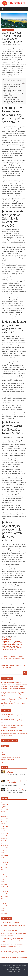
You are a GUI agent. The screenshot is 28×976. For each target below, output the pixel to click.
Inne (2, 752)
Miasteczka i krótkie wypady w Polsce (10, 757)
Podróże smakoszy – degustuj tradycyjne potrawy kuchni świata (12, 642)
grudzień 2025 (4, 819)
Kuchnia (3, 754)
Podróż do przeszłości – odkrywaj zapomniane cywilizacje (12, 648)
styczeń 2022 (4, 855)
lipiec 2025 (3, 823)
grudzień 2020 (4, 886)
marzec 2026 (4, 811)
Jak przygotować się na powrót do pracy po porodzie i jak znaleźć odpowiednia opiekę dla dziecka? (12, 940)
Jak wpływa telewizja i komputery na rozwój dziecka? (13, 666)
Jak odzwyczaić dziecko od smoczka (10, 922)
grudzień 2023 (4, 843)
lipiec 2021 (3, 869)
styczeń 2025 (4, 831)
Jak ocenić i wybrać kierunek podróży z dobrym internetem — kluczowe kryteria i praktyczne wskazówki (12, 693)
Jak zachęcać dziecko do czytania (9, 930)
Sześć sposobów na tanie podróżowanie (9, 638)
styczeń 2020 (4, 913)
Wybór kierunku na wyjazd (7, 759)
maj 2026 (3, 807)
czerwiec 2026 (4, 804)
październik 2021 (5, 862)
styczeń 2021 (4, 884)
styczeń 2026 (4, 816)
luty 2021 (3, 881)
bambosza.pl (17, 44)
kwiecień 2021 (4, 877)
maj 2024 (3, 840)
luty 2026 (3, 814)
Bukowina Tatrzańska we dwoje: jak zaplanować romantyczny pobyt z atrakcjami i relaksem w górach (13, 952)
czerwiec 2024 (4, 838)
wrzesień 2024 (4, 836)
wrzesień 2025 (4, 821)
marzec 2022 (4, 850)
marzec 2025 (4, 828)
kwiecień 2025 (4, 826)
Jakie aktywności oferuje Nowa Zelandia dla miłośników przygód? (14, 91)
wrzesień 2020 (4, 893)
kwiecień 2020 (4, 906)
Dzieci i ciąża (4, 750)
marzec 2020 (4, 908)
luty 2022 (3, 852)
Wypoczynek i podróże (8, 30)
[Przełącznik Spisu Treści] (22, 82)
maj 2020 (3, 903)
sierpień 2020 (4, 896)
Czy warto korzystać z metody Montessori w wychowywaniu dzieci (12, 657)
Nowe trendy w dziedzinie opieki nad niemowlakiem (14, 957)
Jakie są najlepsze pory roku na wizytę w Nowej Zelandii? (13, 94)
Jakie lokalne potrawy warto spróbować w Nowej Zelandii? (11, 98)
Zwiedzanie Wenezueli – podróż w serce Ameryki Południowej (12, 645)
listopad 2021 (4, 860)
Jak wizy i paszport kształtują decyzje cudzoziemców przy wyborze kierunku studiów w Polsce (13, 703)
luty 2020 (3, 910)
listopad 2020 (4, 889)
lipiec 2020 (3, 898)
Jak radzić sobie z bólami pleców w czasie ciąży (12, 730)
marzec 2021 (4, 879)
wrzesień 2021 (4, 865)
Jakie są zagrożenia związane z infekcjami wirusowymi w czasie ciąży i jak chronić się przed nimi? (13, 720)
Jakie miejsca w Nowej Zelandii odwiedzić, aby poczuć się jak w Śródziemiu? (12, 86)
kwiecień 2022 (4, 848)
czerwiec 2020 (4, 901)
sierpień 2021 (4, 867)
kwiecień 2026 (4, 809)
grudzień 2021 (4, 857)
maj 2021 (3, 874)
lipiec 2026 (3, 802)
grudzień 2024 (4, 833)
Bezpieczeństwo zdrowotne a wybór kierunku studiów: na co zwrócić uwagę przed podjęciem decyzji (13, 688)
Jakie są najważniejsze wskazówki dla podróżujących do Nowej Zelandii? (13, 102)
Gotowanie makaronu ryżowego (15, 789)
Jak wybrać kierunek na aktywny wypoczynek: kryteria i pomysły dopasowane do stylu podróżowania (12, 946)
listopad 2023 (4, 845)
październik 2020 (5, 891)
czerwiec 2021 (4, 872)
